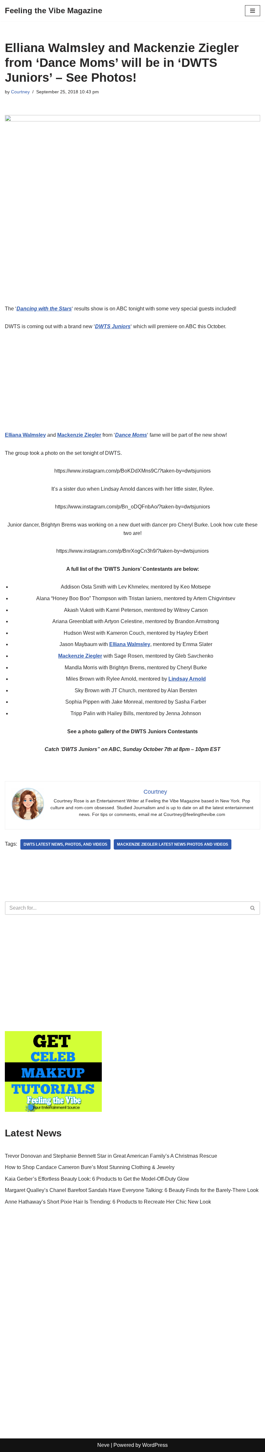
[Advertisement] (132, 385)
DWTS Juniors (113, 326)
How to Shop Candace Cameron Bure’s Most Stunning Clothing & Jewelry (90, 1167)
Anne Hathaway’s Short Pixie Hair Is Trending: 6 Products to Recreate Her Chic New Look (108, 1202)
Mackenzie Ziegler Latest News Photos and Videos (172, 844)
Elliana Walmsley (129, 644)
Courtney (20, 91)
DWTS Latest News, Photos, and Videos (65, 844)
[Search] (253, 908)
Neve (103, 1445)
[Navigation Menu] (252, 10)
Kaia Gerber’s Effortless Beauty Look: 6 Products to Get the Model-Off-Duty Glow (97, 1179)
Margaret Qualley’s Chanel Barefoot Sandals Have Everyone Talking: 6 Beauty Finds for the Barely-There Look (132, 1190)
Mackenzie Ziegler (80, 656)
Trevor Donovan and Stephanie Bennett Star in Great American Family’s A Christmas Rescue (111, 1156)
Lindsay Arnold (187, 679)
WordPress (155, 1445)
